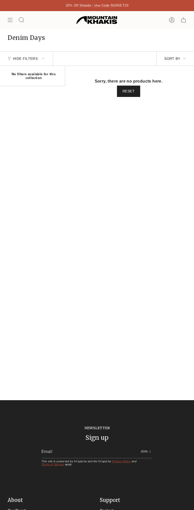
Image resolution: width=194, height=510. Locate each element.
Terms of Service (52, 464)
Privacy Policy (121, 461)
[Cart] (183, 20)
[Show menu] (10, 20)
